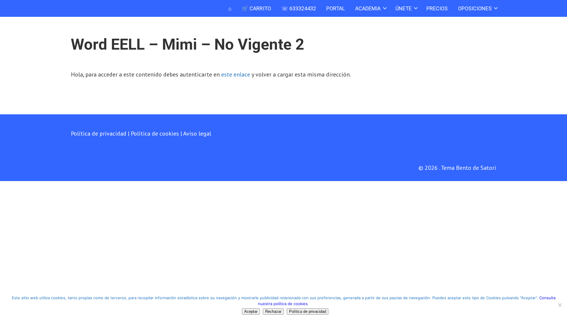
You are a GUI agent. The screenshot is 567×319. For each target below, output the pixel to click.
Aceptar (251, 311)
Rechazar (273, 311)
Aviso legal (197, 133)
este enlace (235, 74)
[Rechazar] (560, 305)
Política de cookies (155, 133)
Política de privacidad (98, 133)
